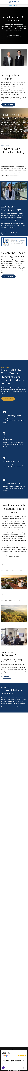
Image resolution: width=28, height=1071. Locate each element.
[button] (25, 1052)
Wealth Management (12, 416)
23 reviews (9, 1053)
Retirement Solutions (12, 461)
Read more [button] (4, 1064)
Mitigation (7, 439)
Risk (4, 437)
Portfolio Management (13, 483)
